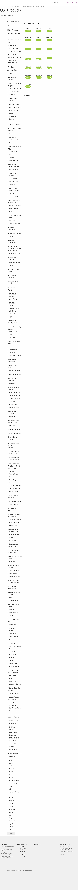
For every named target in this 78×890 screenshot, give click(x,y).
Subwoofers (12, 352)
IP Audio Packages (15, 253)
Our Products (20, 6)
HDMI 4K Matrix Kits (14, 433)
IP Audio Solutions (14, 308)
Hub (10, 639)
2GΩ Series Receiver (12, 289)
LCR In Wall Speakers (12, 174)
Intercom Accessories (12, 241)
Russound (11, 57)
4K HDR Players (14, 196)
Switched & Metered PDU (14, 148)
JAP (10, 789)
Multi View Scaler (14, 576)
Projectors (12, 383)
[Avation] (7, 1)
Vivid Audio (12, 60)
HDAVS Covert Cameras (12, 99)
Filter (11, 833)
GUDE (10, 43)
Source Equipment (15, 646)
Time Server (13, 349)
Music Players (13, 636)
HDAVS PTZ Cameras (12, 276)
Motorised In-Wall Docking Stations (13, 581)
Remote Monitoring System (14, 388)
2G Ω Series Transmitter (12, 360)
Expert (11, 73)
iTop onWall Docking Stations (14, 328)
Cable (10, 678)
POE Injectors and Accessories (14, 551)
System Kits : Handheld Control (13, 139)
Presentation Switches (12, 379)
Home (2, 15)
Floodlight (12, 184)
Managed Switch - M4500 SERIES (14, 452)
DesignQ (11, 769)
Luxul (10, 51)
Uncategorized (13, 404)
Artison (10, 37)
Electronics (12, 122)
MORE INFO (28, 30)
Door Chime (13, 116)
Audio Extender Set (15, 488)
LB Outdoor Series (15, 91)
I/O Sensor (12, 220)
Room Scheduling (14, 392)
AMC (10, 760)
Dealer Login (44, 6)
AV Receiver (13, 540)
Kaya (10, 317)
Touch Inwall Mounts (14, 429)
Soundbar (12, 134)
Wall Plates (12, 675)
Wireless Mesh (13, 525)
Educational (12, 735)
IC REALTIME (13, 783)
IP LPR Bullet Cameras (12, 438)
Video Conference (14, 570)
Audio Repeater (14, 299)
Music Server (13, 573)
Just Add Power (14, 48)
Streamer (12, 155)
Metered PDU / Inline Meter (15, 557)
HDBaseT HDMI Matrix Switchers (13, 716)
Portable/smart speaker (13, 366)
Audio (10, 347)
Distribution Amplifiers (11, 629)
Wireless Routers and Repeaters (13, 698)
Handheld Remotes (15, 666)
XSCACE (11, 63)
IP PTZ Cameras (14, 314)
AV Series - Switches (15, 104)
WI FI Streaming (14, 522)
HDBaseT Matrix (14, 738)
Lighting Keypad (14, 160)
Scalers (11, 660)
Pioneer (11, 806)
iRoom (11, 786)
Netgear (11, 801)
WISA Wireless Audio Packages (13, 530)
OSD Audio (12, 54)
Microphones (13, 749)
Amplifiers (12, 537)
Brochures (29, 6)
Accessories (13, 193)
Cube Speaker (13, 110)
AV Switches (13, 178)
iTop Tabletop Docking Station (13, 322)
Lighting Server (13, 612)
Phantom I (12, 615)
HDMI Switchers (14, 732)
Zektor (11, 827)
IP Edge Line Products (12, 258)
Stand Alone (13, 681)
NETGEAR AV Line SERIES (14, 593)
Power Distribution (14, 370)
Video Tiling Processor (12, 509)
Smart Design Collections (12, 412)
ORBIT (11, 483)
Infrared (11, 702)
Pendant (11, 477)
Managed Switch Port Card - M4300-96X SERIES (14, 466)
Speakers (12, 756)
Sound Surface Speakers (13, 496)
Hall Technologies (14, 780)
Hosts (10, 211)
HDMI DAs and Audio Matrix (13, 722)
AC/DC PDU (13, 152)
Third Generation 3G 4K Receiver (14, 343)
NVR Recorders (14, 534)
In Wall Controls (14, 693)
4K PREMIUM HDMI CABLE (14, 130)
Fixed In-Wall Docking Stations (13, 165)
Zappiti (11, 824)
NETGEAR (17, 51)
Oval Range (12, 401)
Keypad (11, 265)
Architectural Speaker (12, 78)
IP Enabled (12, 624)
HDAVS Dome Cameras (12, 304)
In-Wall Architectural (14, 233)
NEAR (11, 798)
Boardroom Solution (15, 107)
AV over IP (12, 94)
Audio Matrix (13, 744)
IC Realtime (12, 45)
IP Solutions (12, 338)
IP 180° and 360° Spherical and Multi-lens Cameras (14, 248)
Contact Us (38, 6)
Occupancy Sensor (15, 485)
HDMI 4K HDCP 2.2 (14, 643)
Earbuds (11, 119)
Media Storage (13, 711)
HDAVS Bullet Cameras (12, 295)
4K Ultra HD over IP (15, 652)
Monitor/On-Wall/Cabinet (12, 587)
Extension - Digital (14, 125)
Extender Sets (13, 663)
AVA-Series (12, 425)
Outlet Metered (13, 143)
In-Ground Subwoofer (11, 228)
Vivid (10, 818)
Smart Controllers (14, 398)
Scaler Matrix (13, 741)
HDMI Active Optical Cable (14, 216)
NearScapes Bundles (15, 753)
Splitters (11, 157)
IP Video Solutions (14, 332)
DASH (11, 113)
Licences (11, 746)
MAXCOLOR (13, 597)
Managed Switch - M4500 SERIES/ (14, 458)
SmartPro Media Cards (13, 605)
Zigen (18, 63)
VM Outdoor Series (15, 519)
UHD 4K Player (14, 491)
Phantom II (12, 655)
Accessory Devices (15, 684)
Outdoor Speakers (14, 474)
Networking (12, 561)
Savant (19, 57)
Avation (17, 37)
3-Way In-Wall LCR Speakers (14, 282)
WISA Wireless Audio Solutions (13, 545)
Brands (24, 6)
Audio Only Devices (15, 88)
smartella (12, 416)
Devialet (17, 40)
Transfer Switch (14, 407)
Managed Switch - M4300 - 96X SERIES (14, 445)
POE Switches (13, 169)
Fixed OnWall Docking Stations (13, 189)
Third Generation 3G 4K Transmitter (14, 201)
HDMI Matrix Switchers (12, 728)
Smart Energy (13, 600)
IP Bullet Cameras (14, 262)
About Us (14, 6)
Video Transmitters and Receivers (14, 515)
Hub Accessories (14, 649)
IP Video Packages (15, 335)
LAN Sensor (13, 311)
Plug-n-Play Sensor (15, 355)
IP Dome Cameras (15, 205)
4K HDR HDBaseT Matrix (14, 270)
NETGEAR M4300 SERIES (14, 566)
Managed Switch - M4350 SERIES (14, 421)
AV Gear (11, 766)
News (34, 6)
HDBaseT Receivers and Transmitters (14, 671)
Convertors (12, 705)
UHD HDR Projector (14, 501)
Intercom (11, 236)
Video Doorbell (13, 504)
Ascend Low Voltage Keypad (14, 84)
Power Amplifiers (14, 480)
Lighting (11, 609)
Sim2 (10, 815)
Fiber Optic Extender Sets (14, 620)
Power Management (14, 374)
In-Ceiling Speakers (15, 223)
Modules (11, 471)
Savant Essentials (14, 395)
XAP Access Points (15, 708)
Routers (11, 657)
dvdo (10, 774)
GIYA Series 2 (13, 181)
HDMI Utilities (13, 208)
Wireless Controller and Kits (14, 689)
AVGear (10, 40)
